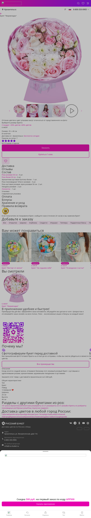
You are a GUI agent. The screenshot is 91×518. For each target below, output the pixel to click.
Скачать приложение (45, 504)
